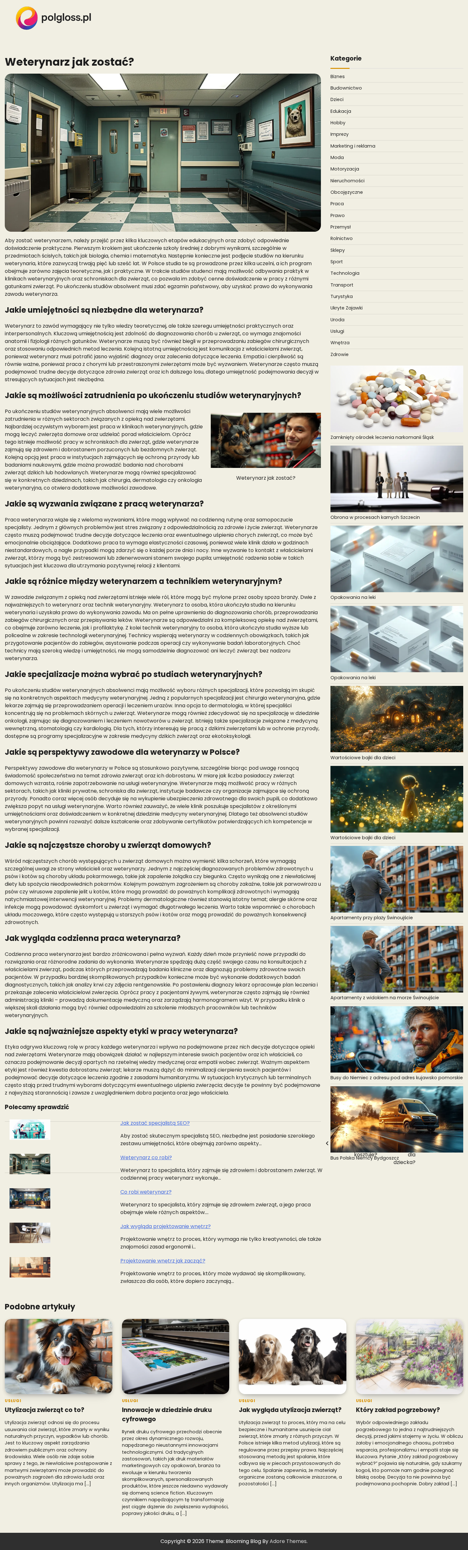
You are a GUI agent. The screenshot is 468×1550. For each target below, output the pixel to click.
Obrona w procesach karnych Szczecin (375, 517)
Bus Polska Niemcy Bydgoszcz (364, 1158)
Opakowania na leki (353, 597)
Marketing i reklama (352, 146)
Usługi (337, 331)
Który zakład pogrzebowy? (398, 1410)
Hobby (337, 123)
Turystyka (341, 296)
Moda (337, 157)
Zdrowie (339, 354)
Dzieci (337, 99)
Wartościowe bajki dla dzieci (362, 757)
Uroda (337, 320)
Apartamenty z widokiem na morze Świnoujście (384, 997)
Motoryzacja (344, 169)
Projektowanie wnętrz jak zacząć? (162, 1260)
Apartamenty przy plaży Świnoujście (371, 917)
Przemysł (340, 227)
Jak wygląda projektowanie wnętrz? (165, 1226)
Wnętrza (340, 342)
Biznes (337, 76)
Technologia (344, 273)
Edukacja (340, 111)
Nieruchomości (347, 181)
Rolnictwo (341, 238)
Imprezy (339, 134)
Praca (337, 203)
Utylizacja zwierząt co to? (44, 1410)
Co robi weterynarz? (146, 1192)
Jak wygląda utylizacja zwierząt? (290, 1410)
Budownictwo (346, 88)
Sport (336, 261)
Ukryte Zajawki (346, 308)
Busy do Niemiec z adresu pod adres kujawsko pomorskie (396, 1078)
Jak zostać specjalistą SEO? (155, 1123)
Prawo (337, 215)
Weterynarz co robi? (146, 1157)
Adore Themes (288, 1541)
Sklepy (337, 250)
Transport (341, 285)
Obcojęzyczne (346, 192)
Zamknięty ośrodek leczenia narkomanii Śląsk (382, 437)
